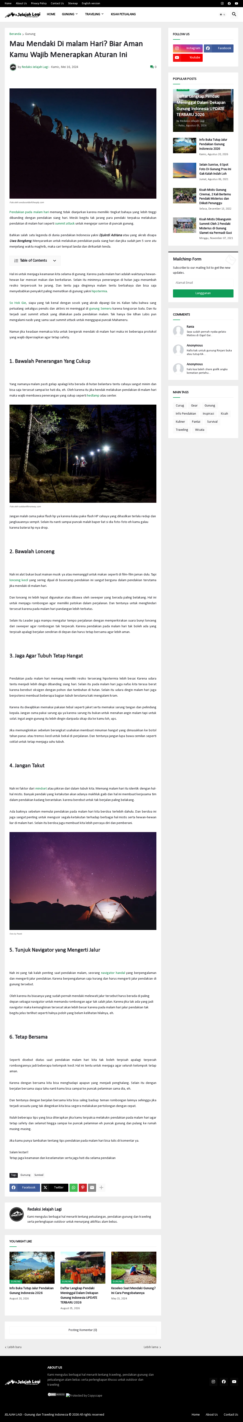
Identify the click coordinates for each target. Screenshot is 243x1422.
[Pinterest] (83, 1188)
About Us (21, 3)
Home (8, 3)
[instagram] (222, 3)
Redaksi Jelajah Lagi (44, 1209)
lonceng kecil (18, 580)
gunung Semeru (100, 309)
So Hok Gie (17, 303)
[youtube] (236, 3)
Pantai (196, 422)
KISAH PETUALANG (123, 14)
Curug (180, 405)
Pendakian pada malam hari (29, 212)
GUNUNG (68, 14)
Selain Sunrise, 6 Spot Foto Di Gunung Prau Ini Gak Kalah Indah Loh (215, 169)
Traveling (182, 430)
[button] (223, 14)
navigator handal (113, 973)
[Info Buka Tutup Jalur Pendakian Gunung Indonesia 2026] (184, 145)
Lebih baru (15, 1347)
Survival (38, 1175)
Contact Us (57, 3)
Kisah (224, 414)
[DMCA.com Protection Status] (56, 1396)
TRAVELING (92, 14)
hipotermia (99, 291)
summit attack (65, 223)
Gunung (30, 34)
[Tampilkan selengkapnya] (101, 1188)
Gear (194, 405)
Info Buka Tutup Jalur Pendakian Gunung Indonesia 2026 (31, 1291)
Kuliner (180, 422)
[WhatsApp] (74, 1188)
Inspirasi (208, 414)
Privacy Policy (39, 3)
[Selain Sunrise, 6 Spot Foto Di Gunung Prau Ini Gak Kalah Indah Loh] (184, 170)
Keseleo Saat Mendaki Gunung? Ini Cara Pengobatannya (133, 1291)
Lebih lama (151, 1347)
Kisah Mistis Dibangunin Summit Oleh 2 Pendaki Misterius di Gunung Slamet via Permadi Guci (215, 226)
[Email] (92, 1188)
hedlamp (93, 395)
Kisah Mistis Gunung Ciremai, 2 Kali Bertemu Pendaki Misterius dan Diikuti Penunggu (215, 196)
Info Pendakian (186, 414)
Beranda (15, 34)
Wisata (199, 430)
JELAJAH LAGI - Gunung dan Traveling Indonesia (36, 1415)
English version (91, 3)
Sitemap (73, 3)
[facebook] (229, 3)
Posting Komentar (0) (83, 1330)
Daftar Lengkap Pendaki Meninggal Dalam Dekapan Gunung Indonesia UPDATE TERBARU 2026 (79, 1296)
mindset (41, 788)
